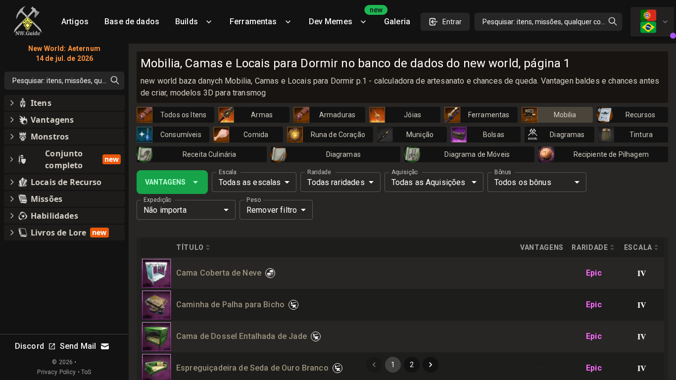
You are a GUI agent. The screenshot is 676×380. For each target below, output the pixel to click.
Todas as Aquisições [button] (428, 182)
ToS (86, 372)
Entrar (452, 22)
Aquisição (404, 172)
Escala (227, 172)
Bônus (502, 172)
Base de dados (131, 21)
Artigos (75, 21)
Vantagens (165, 182)
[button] (64, 103)
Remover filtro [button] (271, 210)
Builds (186, 21)
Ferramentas (253, 21)
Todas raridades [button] (335, 182)
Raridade (319, 172)
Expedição (157, 199)
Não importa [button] (165, 210)
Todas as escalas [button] (250, 182)
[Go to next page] (430, 365)
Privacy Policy (56, 372)
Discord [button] (29, 346)
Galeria (397, 21)
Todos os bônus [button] (522, 182)
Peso (253, 199)
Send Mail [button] (78, 346)
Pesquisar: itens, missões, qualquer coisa (546, 22)
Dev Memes (342, 18)
